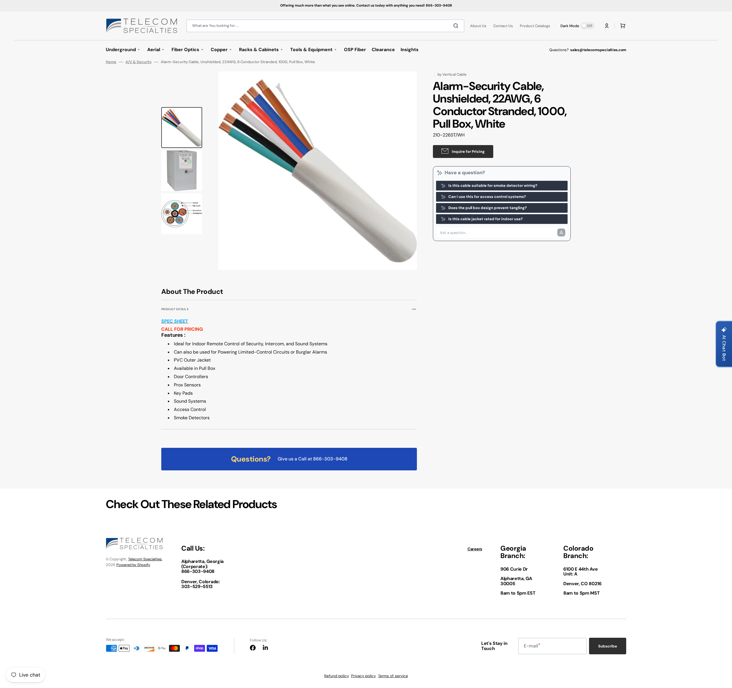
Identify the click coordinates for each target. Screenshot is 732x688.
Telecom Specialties (145, 559)
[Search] (456, 25)
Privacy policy (363, 675)
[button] (606, 25)
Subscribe (607, 646)
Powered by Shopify (133, 564)
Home (111, 62)
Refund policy (336, 675)
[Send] (561, 232)
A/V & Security (139, 62)
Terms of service (393, 675)
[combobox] (325, 25)
